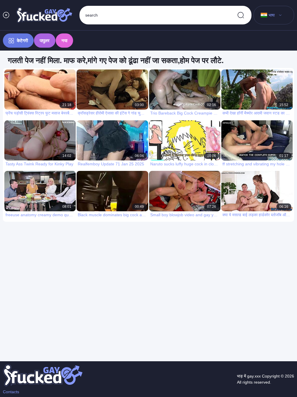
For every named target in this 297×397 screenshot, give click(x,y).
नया (64, 40)
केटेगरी (22, 40)
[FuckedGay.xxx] (44, 15)
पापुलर (45, 40)
